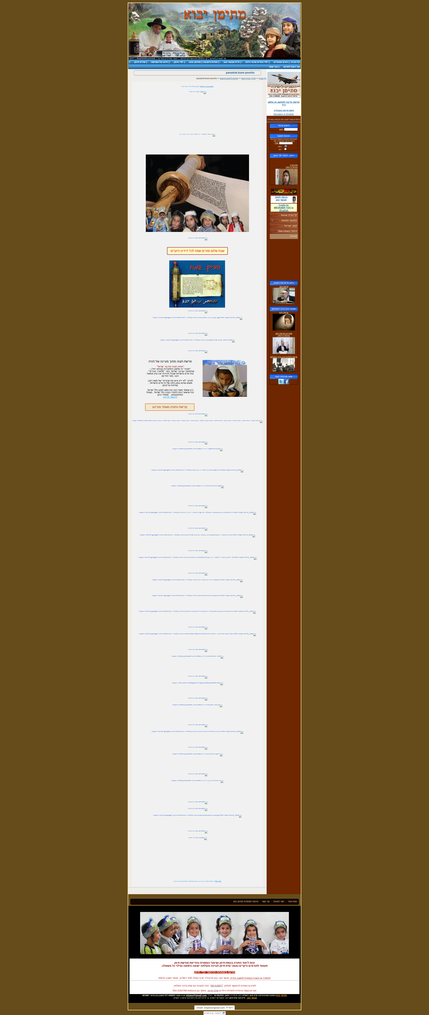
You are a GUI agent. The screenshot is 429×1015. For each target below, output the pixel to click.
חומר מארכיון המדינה (185, 58)
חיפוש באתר (284, 125)
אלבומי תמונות (289, 220)
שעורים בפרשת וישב (283, 333)
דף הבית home (289, 215)
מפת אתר (292, 901)
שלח (277, 143)
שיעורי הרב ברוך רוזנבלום (284, 309)
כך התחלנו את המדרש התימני (211, 58)
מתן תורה (294, 159)
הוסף (280, 146)
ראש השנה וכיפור (143, 58)
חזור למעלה (279, 901)
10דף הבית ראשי (248, 78)
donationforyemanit (163, 58)
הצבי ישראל (290, 225)
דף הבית (262, 78)
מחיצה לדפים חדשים (229, 78)
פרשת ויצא (283, 312)
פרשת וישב (283, 286)
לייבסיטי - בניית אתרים (212, 1013)
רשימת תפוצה (283, 136)
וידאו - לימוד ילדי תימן (283, 155)
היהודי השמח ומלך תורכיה (287, 233)
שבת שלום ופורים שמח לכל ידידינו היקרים (197, 251)
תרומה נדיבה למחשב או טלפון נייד (284, 103)
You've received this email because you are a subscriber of (197, 881)
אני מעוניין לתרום (235, 58)
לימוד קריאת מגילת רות (288, 182)
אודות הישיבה (210, 62)
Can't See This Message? (197, 86)
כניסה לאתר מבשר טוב (281, 198)
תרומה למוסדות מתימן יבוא (245, 901)
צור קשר (273, 66)
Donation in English (283, 114)
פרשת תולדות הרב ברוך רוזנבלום (283, 357)
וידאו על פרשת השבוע (284, 283)
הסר (279, 149)
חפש (281, 129)
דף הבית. (295, 62)
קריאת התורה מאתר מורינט (169, 407)
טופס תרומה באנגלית (284, 110)
